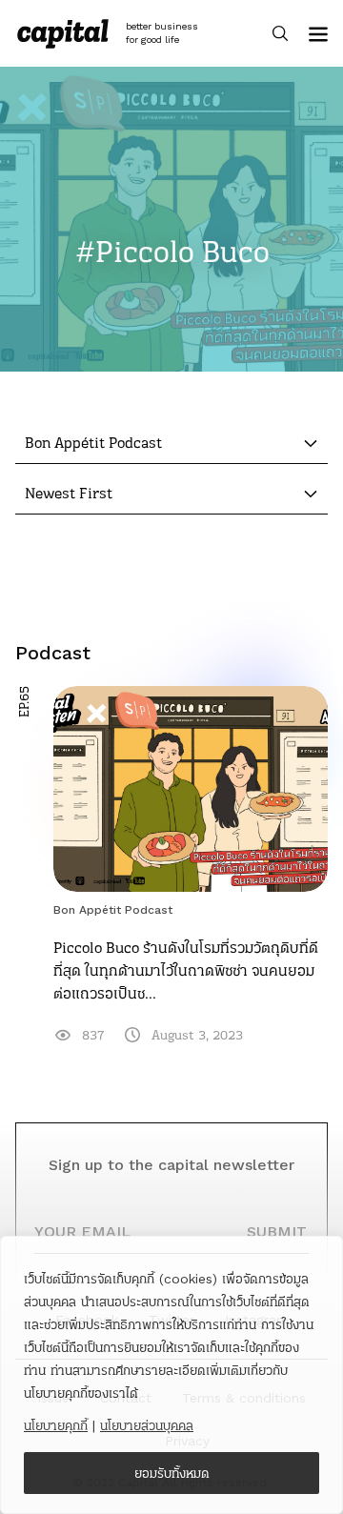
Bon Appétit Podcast (112, 910)
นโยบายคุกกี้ (56, 1425)
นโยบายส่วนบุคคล (146, 1425)
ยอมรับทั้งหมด (172, 1473)
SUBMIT (277, 1231)
